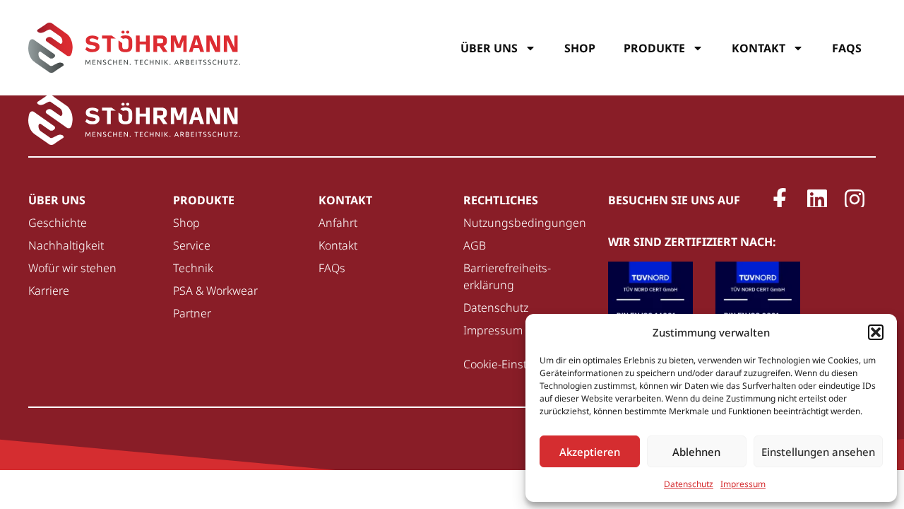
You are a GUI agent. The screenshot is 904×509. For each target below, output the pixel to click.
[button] (876, 332)
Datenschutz (688, 484)
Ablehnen (696, 452)
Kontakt (758, 48)
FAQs (847, 48)
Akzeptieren (589, 452)
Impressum (743, 484)
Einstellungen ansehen (818, 452)
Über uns (489, 48)
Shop (579, 48)
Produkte (654, 48)
